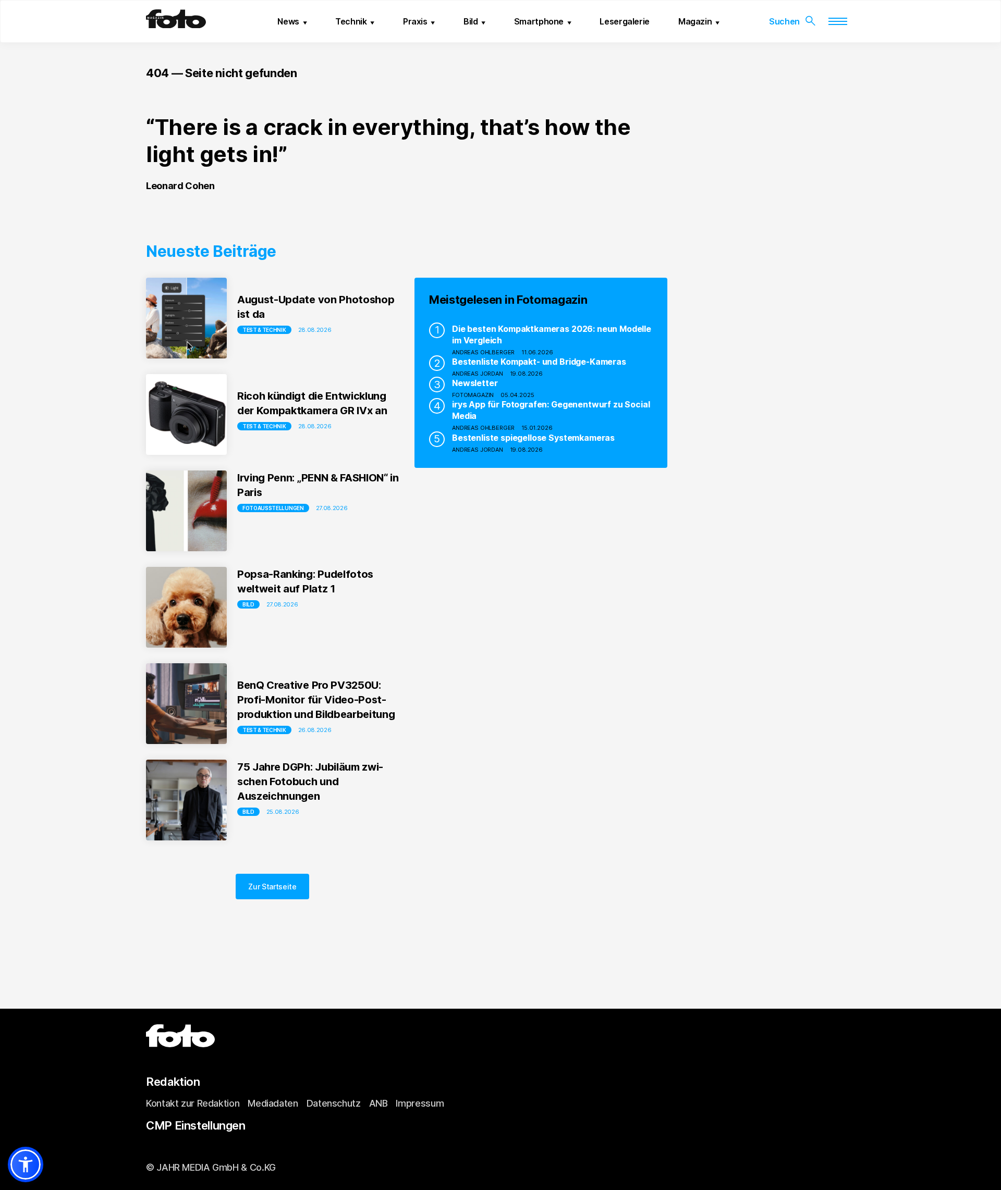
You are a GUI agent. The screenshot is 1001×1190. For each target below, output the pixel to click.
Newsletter (474, 383)
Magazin (695, 21)
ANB (378, 1103)
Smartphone (539, 21)
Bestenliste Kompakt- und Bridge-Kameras (539, 361)
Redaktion (173, 1081)
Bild (470, 21)
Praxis (415, 21)
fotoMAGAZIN (473, 395)
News (288, 21)
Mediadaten (273, 1103)
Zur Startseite (272, 886)
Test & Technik (264, 330)
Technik (351, 21)
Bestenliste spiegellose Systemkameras (533, 437)
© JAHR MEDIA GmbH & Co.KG (211, 1167)
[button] (25, 1164)
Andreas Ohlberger (483, 352)
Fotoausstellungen (273, 508)
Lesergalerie (625, 21)
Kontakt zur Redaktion (192, 1103)
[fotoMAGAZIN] (176, 24)
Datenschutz (334, 1103)
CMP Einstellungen (196, 1125)
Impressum (420, 1103)
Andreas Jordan (477, 373)
